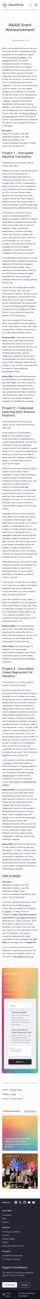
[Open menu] (36, 4)
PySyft (22, 306)
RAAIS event (23, 905)
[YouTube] (29, 1202)
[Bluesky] (33, 1202)
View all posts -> (31, 1111)
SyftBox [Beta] (8, 1239)
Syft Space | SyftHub (11, 1232)
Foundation (7, 1215)
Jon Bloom (7, 763)
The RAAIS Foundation (16, 58)
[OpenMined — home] (12, 5)
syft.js (22, 309)
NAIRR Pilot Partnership (12, 1256)
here (23, 315)
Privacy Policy (8, 1294)
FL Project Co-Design (11, 1259)
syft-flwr (5, 1235)
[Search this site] (30, 4)
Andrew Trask (16, 1090)
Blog (4, 1218)
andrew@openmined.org (25, 918)
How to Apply (11, 876)
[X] (20, 1202)
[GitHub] (24, 1202)
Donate (25, 1285)
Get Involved (9, 1285)
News (22, 40)
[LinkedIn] (15, 1202)
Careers (5, 1222)
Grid (31, 306)
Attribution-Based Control (13, 1246)
